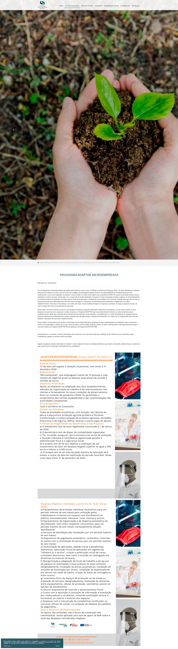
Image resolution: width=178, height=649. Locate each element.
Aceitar (57, 646)
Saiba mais (7, 646)
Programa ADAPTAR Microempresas (109, 262)
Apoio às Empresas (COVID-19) (87, 262)
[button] (13, 130)
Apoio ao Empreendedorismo (68, 262)
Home (41, 262)
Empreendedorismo (51, 262)
